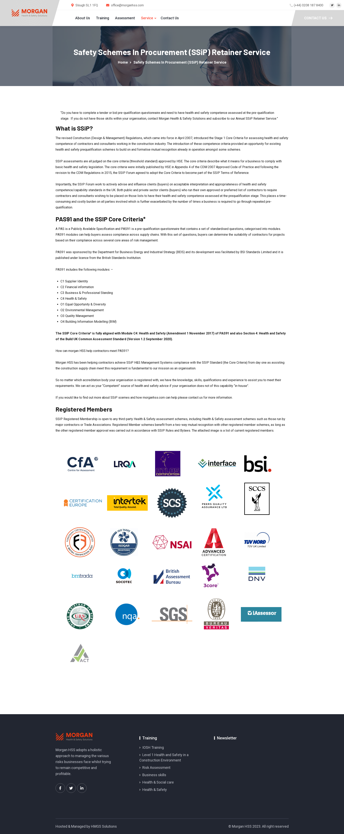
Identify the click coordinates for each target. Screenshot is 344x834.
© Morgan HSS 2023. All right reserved (258, 826)
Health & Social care (158, 782)
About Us (82, 18)
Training (102, 18)
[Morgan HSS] (29, 12)
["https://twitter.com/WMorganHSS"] (71, 788)
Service (147, 18)
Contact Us (170, 18)
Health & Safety (154, 790)
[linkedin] (339, 5)
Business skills (154, 775)
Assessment (125, 18)
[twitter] (332, 5)
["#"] (60, 788)
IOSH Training (153, 747)
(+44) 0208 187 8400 (308, 5)
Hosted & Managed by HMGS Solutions (86, 826)
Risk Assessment (156, 767)
